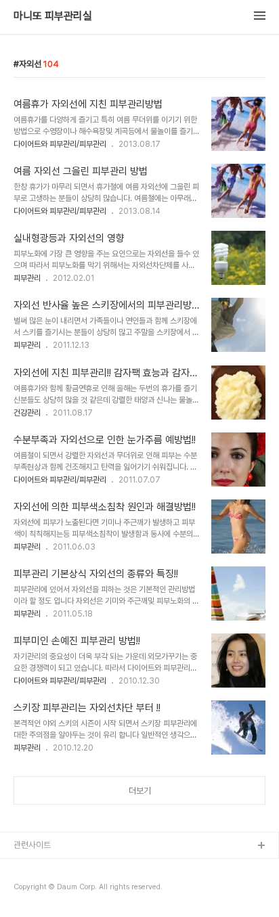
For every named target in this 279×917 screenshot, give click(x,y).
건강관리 (27, 413)
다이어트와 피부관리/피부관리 (60, 144)
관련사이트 (32, 845)
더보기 (140, 791)
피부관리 (27, 278)
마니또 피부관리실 (53, 16)
